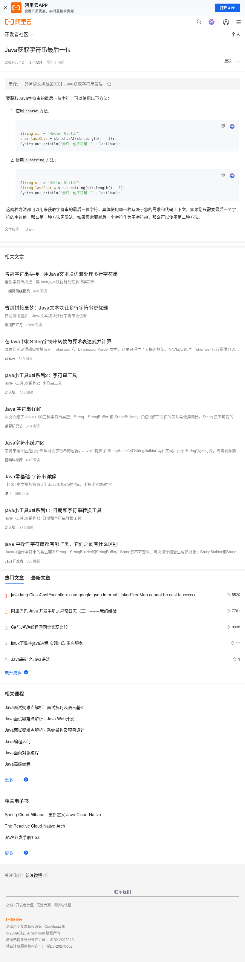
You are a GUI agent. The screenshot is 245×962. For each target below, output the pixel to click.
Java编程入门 (17, 741)
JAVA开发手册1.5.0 (23, 837)
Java (30, 229)
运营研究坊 (14, 425)
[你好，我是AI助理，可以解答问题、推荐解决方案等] (211, 22)
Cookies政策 (55, 926)
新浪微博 (33, 875)
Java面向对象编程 (22, 753)
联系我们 (122, 891)
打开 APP (227, 7)
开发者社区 (25, 904)
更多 (9, 779)
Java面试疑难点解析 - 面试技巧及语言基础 (45, 707)
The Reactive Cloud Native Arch (35, 826)
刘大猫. (10, 392)
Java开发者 (14, 560)
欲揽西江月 (14, 324)
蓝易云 (10, 358)
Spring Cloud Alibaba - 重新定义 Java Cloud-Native (53, 814)
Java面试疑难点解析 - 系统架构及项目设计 (45, 730)
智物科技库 (14, 459)
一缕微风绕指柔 (17, 290)
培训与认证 (62, 904)
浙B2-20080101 (63, 939)
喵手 (8, 493)
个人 (236, 34)
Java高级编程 (17, 764)
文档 (9, 904)
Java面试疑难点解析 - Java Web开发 (39, 719)
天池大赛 (43, 904)
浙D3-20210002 (59, 946)
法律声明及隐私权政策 (24, 926)
